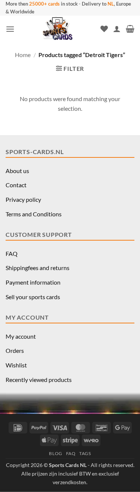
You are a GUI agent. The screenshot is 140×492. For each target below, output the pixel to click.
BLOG (55, 453)
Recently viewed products (39, 379)
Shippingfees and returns (37, 267)
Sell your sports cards (33, 296)
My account (21, 336)
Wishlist (16, 365)
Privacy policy (23, 199)
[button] (10, 29)
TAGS (85, 453)
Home (23, 54)
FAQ (12, 253)
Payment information (33, 282)
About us (17, 170)
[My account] (117, 29)
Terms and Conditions (34, 213)
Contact (16, 184)
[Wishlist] (104, 29)
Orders (15, 350)
